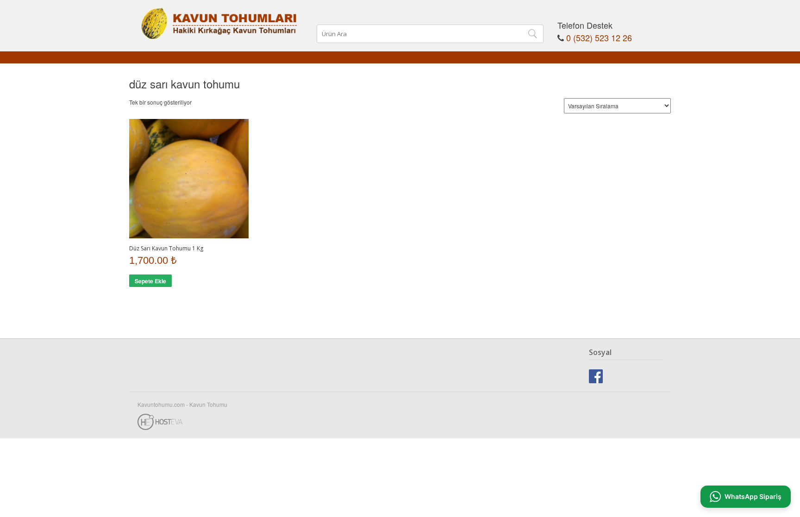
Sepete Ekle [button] (150, 281)
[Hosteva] (400, 419)
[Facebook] (596, 375)
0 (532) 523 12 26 (599, 37)
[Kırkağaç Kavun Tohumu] (219, 19)
